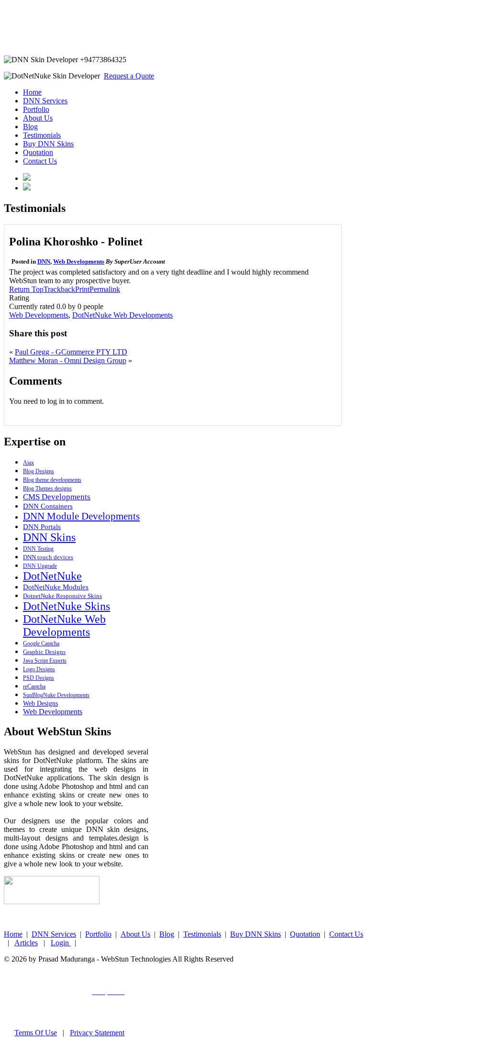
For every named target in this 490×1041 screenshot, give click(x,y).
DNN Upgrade (40, 566)
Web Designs (40, 703)
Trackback (59, 289)
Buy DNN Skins (48, 144)
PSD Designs (38, 678)
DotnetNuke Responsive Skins (62, 595)
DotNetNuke (52, 576)
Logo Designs (39, 669)
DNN (43, 261)
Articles (26, 943)
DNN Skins (49, 537)
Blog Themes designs (47, 488)
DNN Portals (42, 527)
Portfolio (36, 109)
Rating (19, 298)
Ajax (28, 462)
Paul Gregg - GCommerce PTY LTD (71, 352)
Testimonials (42, 135)
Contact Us (40, 161)
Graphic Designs (44, 651)
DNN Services (45, 101)
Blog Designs (38, 471)
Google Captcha (41, 643)
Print (82, 289)
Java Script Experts (45, 660)
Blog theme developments (52, 479)
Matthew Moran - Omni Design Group (67, 360)
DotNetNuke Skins (66, 606)
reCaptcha (34, 686)
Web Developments (78, 261)
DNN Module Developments (81, 516)
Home (32, 92)
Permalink (104, 289)
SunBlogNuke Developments (56, 695)
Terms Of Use (35, 1033)
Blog (30, 126)
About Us (38, 118)
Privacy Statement (97, 1033)
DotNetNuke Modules (56, 587)
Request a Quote (129, 76)
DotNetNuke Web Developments (122, 315)
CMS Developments (56, 496)
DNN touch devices (48, 557)
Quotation (38, 152)
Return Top (26, 289)
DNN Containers (48, 506)
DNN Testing (38, 548)
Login (61, 943)
